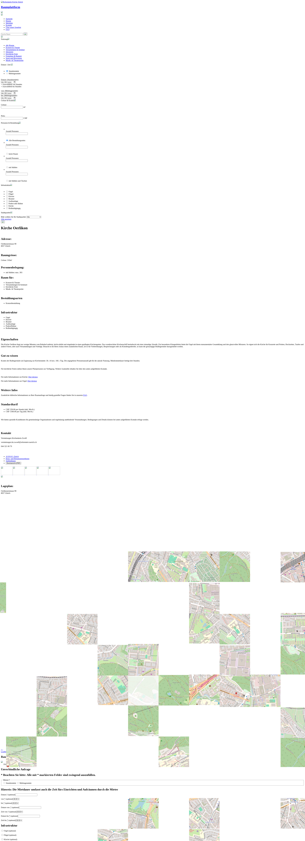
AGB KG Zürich (12, 457)
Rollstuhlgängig (14, 208)
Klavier (11, 196)
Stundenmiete (14, 71)
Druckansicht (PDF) (13, 463)
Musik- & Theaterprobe (14, 60)
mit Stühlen (13, 167)
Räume (8, 21)
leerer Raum (13, 154)
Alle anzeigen (6, 219)
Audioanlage (13, 201)
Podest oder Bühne (16, 204)
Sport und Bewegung (14, 58)
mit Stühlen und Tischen (18, 181)
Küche (11, 206)
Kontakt (9, 25)
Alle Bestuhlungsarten (17, 140)
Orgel (11, 192)
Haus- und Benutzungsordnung (17, 459)
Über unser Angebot (13, 27)
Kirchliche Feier (12, 54)
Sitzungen (9, 52)
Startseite (9, 19)
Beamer (11, 199)
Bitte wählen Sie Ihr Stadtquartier (13, 217)
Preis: (3, 116)
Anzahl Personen (12, 131)
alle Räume (10, 45)
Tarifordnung (11, 461)
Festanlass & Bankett (14, 56)
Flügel (11, 194)
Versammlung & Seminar (15, 50)
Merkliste (9, 23)
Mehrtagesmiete (15, 74)
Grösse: (4, 105)
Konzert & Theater (13, 48)
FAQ (8, 30)
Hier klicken (33, 377)
